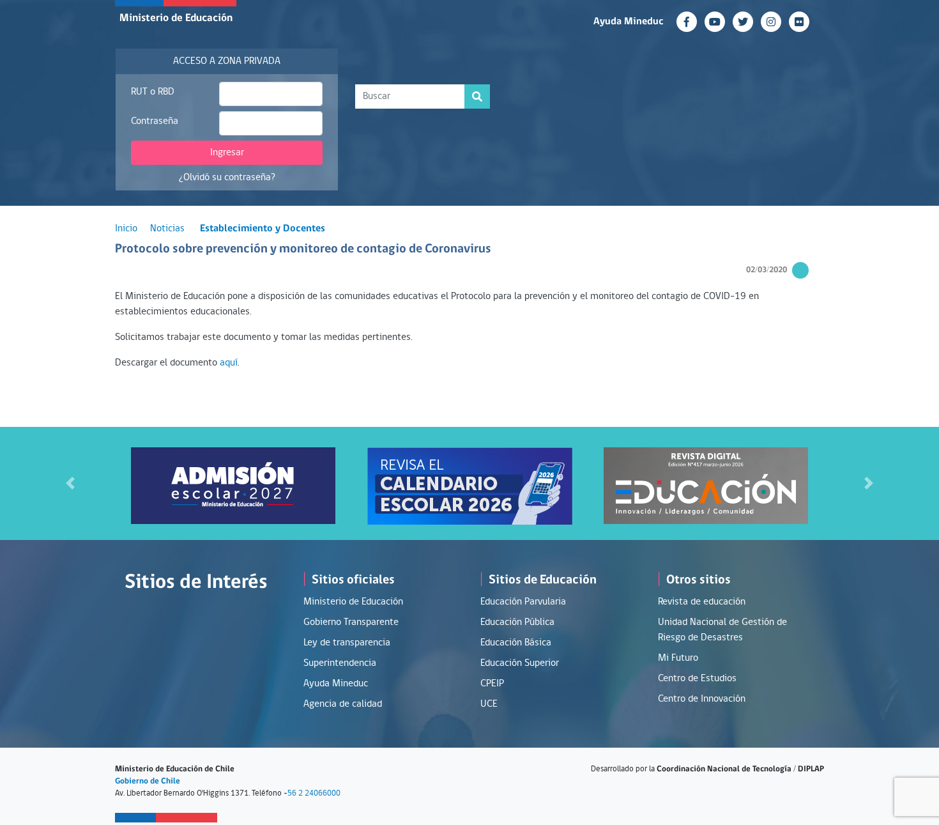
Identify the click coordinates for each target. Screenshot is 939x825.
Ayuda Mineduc (628, 22)
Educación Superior (519, 663)
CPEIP (492, 684)
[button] (70, 483)
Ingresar (227, 153)
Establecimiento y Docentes (262, 229)
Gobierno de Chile (147, 781)
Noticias (167, 229)
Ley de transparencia (346, 643)
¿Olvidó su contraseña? (227, 178)
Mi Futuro (678, 658)
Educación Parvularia (523, 602)
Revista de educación (701, 602)
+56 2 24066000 (312, 793)
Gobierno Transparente (351, 622)
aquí (229, 363)
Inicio (126, 229)
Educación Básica (515, 643)
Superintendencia (339, 663)
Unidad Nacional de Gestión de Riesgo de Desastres (722, 630)
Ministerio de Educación (176, 18)
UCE (489, 704)
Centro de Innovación (701, 699)
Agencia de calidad (342, 704)
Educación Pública (517, 622)
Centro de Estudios (697, 679)
